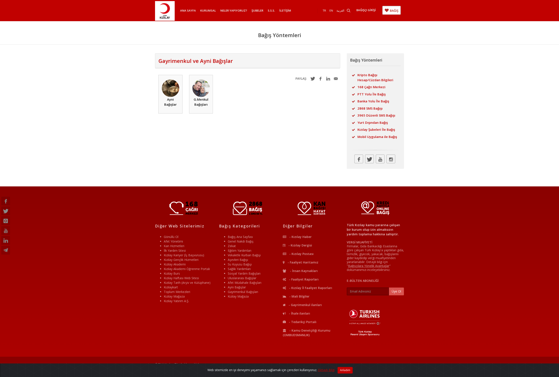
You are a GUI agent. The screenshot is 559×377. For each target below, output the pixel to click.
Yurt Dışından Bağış (372, 122)
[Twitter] (5, 211)
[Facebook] (5, 201)
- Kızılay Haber (300, 237)
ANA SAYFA (188, 10)
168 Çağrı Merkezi (371, 87)
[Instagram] (5, 220)
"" (369, 266)
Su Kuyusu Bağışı (240, 264)
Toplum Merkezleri (177, 292)
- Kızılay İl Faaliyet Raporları (310, 288)
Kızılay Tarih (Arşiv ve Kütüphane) (187, 283)
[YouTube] (5, 230)
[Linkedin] (5, 240)
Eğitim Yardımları (239, 250)
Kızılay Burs (172, 273)
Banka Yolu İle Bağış (373, 101)
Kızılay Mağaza (174, 296)
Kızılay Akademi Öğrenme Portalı (187, 269)
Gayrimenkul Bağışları (243, 292)
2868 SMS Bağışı (370, 108)
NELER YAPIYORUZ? (233, 10)
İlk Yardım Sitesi (175, 250)
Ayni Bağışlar (170, 102)
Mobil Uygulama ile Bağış (377, 136)
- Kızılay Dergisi (300, 245)
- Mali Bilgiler (298, 296)
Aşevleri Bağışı (238, 260)
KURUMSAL (208, 10)
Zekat (232, 246)
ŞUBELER (257, 10)
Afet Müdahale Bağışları (244, 283)
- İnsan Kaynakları (303, 271)
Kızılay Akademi (175, 264)
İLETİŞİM (285, 10)
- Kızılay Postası (301, 254)
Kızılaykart (171, 287)
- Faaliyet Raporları (303, 279)
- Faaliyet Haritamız (302, 262)
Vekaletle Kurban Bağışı (244, 255)
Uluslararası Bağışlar (242, 278)
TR (324, 10)
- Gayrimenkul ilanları (305, 305)
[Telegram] (5, 250)
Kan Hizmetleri (174, 246)
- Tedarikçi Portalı (302, 322)
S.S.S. (271, 10)
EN (331, 10)
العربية (340, 10)
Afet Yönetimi (173, 241)
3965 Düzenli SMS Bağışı (376, 115)
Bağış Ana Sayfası (240, 237)
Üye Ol (396, 291)
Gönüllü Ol (171, 237)
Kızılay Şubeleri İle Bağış (376, 129)
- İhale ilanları (299, 313)
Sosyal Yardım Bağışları (244, 273)
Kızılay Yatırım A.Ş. (176, 301)
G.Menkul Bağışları (201, 102)
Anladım (345, 370)
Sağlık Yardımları (239, 269)
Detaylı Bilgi (326, 370)
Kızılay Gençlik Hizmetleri (181, 260)
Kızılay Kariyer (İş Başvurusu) (184, 255)
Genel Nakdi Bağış (241, 241)
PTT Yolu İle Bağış (371, 94)
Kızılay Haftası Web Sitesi (181, 278)
